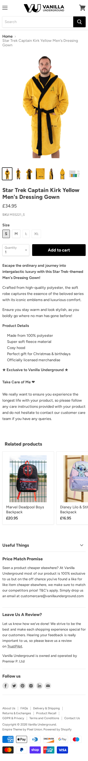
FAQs (24, 708)
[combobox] (37, 21)
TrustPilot (14, 646)
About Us (8, 708)
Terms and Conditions (44, 718)
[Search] (79, 21)
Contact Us (72, 718)
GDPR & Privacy (13, 718)
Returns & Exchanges (16, 713)
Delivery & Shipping (46, 708)
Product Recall (46, 713)
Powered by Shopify (57, 729)
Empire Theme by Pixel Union (22, 729)
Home (7, 36)
